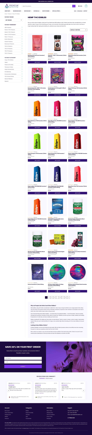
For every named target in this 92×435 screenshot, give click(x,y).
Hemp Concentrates (9, 69)
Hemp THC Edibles (9, 59)
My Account (7, 410)
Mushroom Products (9, 43)
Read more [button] (15, 393)
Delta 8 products (61, 327)
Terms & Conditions (51, 414)
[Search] (73, 6)
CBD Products (8, 27)
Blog (75, 10)
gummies (39, 315)
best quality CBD (53, 327)
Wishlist (6, 416)
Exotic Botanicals (9, 39)
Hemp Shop (7, 10)
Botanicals (36, 10)
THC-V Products (8, 53)
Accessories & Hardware (10, 74)
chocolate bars (34, 315)
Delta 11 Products (9, 36)
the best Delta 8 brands (52, 331)
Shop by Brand (45, 10)
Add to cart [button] (37, 62)
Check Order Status (9, 412)
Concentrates (28, 418)
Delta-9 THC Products (10, 32)
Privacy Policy (49, 416)
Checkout (7, 418)
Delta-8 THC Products (10, 29)
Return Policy (49, 410)
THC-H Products (8, 48)
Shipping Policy (50, 412)
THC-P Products (8, 50)
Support (85, 10)
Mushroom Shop (17, 10)
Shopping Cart (8, 414)
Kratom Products (9, 41)
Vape (27, 416)
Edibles (27, 410)
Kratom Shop (27, 10)
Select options (57, 62)
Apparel (6, 81)
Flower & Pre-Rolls (9, 64)
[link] (19, 397)
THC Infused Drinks (9, 76)
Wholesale (79, 10)
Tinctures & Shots (9, 67)
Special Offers (56, 10)
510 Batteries (8, 71)
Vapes (6, 62)
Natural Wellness (9, 78)
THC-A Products (8, 46)
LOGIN (81, 6)
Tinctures (28, 414)
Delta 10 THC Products (10, 34)
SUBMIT (23, 366)
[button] (8, 390)
